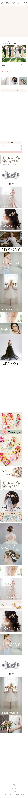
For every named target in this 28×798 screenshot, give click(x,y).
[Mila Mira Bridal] (11, 724)
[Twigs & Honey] (23, 81)
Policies (14, 785)
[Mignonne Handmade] (11, 317)
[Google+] (10, 71)
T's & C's (14, 787)
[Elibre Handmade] (11, 605)
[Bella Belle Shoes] (11, 517)
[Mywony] (11, 241)
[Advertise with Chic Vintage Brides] (11, 159)
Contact (14, 784)
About (14, 783)
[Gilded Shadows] (14, 81)
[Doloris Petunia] (11, 533)
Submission (14, 788)
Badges (14, 791)
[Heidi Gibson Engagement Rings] (11, 472)
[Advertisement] (14, 21)
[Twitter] (7, 71)
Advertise (14, 789)
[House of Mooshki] (11, 197)
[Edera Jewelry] (11, 328)
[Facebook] (2, 71)
